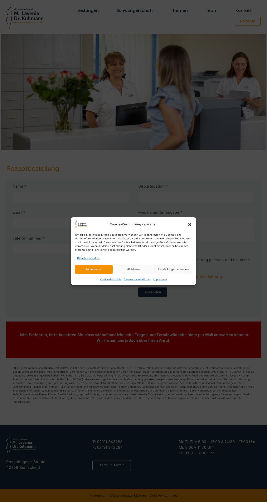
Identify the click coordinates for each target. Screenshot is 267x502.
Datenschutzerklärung (137, 279)
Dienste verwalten (88, 258)
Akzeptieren (94, 269)
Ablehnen (133, 269)
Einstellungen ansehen (173, 269)
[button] (190, 224)
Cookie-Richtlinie (111, 279)
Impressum (160, 279)
